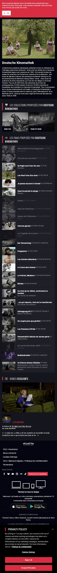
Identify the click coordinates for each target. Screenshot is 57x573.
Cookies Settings (28, 552)
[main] (28, 549)
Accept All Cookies (28, 568)
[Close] (53, 529)
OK (8, 13)
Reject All (28, 560)
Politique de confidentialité (21, 546)
